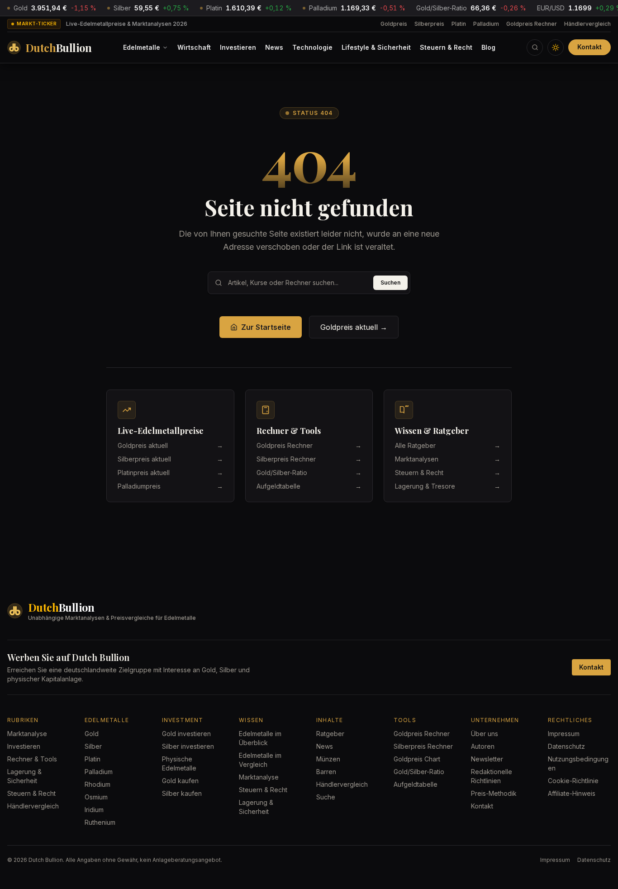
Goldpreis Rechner (531, 23)
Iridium (94, 809)
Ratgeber (330, 733)
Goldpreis (393, 23)
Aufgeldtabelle (415, 784)
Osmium (96, 797)
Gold (92, 733)
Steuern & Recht (446, 47)
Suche (325, 797)
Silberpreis (429, 23)
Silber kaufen (182, 793)
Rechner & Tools (32, 759)
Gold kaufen (180, 780)
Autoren (482, 746)
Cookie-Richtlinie (573, 780)
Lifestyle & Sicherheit (376, 47)
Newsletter (487, 759)
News (274, 47)
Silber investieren (188, 746)
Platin (459, 23)
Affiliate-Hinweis (571, 793)
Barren (326, 771)
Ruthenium (100, 822)
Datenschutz (566, 746)
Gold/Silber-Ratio (419, 771)
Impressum (564, 733)
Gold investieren (186, 733)
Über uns (484, 733)
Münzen (328, 759)
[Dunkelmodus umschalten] (555, 47)
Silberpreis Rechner (423, 746)
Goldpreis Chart (417, 759)
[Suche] (535, 47)
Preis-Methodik (494, 793)
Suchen (390, 282)
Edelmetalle (141, 47)
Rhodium (97, 784)
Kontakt (589, 47)
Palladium (486, 23)
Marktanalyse (27, 733)
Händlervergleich (587, 23)
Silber (93, 746)
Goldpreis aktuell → (353, 327)
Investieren (238, 47)
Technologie (312, 47)
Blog (488, 47)
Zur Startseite (266, 327)
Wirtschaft (194, 47)
